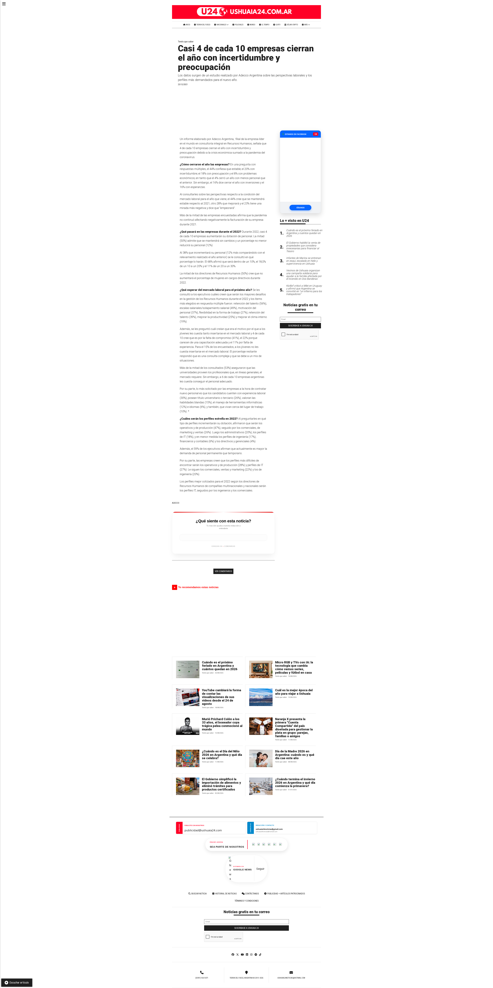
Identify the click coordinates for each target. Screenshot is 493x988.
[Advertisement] (223, 111)
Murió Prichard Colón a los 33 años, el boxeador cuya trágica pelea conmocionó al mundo (222, 724)
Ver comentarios (223, 571)
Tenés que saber (186, 41)
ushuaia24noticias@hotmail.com (291, 978)
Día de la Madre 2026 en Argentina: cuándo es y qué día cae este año (294, 755)
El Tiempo (265, 25)
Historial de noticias (226, 893)
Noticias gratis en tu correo (300, 307)
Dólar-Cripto (292, 25)
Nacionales (221, 25)
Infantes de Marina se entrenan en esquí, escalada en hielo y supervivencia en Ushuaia (303, 261)
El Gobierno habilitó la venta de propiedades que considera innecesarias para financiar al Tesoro (303, 247)
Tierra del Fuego (203, 25)
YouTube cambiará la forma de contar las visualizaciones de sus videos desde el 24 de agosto (221, 697)
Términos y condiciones (247, 901)
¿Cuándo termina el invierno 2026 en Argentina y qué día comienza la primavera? (295, 782)
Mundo (252, 25)
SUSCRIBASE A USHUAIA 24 (300, 325)
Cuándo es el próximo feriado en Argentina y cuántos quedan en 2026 (219, 666)
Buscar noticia (199, 893)
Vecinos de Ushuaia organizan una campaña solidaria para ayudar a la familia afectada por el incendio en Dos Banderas (304, 274)
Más (306, 25)
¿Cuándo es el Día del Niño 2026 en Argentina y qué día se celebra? (222, 755)
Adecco (175, 503)
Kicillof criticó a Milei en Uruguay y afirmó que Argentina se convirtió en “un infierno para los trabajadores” (304, 290)
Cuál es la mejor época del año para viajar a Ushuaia (294, 691)
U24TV (277, 25)
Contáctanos (252, 893)
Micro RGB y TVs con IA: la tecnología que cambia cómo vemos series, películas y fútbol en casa (294, 667)
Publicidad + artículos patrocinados (286, 893)
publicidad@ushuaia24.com (203, 830)
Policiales (238, 25)
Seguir (260, 868)
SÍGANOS (300, 207)
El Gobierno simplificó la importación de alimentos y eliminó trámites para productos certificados (221, 784)
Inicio (187, 25)
